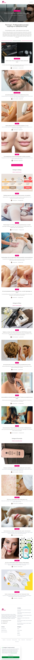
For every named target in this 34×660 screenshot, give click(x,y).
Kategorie (19, 626)
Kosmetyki (17, 465)
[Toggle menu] (31, 2)
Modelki (18, 633)
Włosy (17, 330)
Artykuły (19, 608)
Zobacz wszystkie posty (17, 172)
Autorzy (3, 626)
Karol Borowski (3, 628)
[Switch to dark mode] (30, 2)
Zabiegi (17, 123)
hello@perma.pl (5, 623)
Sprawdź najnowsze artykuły (17, 165)
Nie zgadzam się (10, 655)
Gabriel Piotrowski (4, 630)
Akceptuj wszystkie (10, 657)
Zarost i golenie (17, 10)
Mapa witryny (17, 641)
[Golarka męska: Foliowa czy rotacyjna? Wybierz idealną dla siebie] (17, 52)
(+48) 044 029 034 (5, 621)
